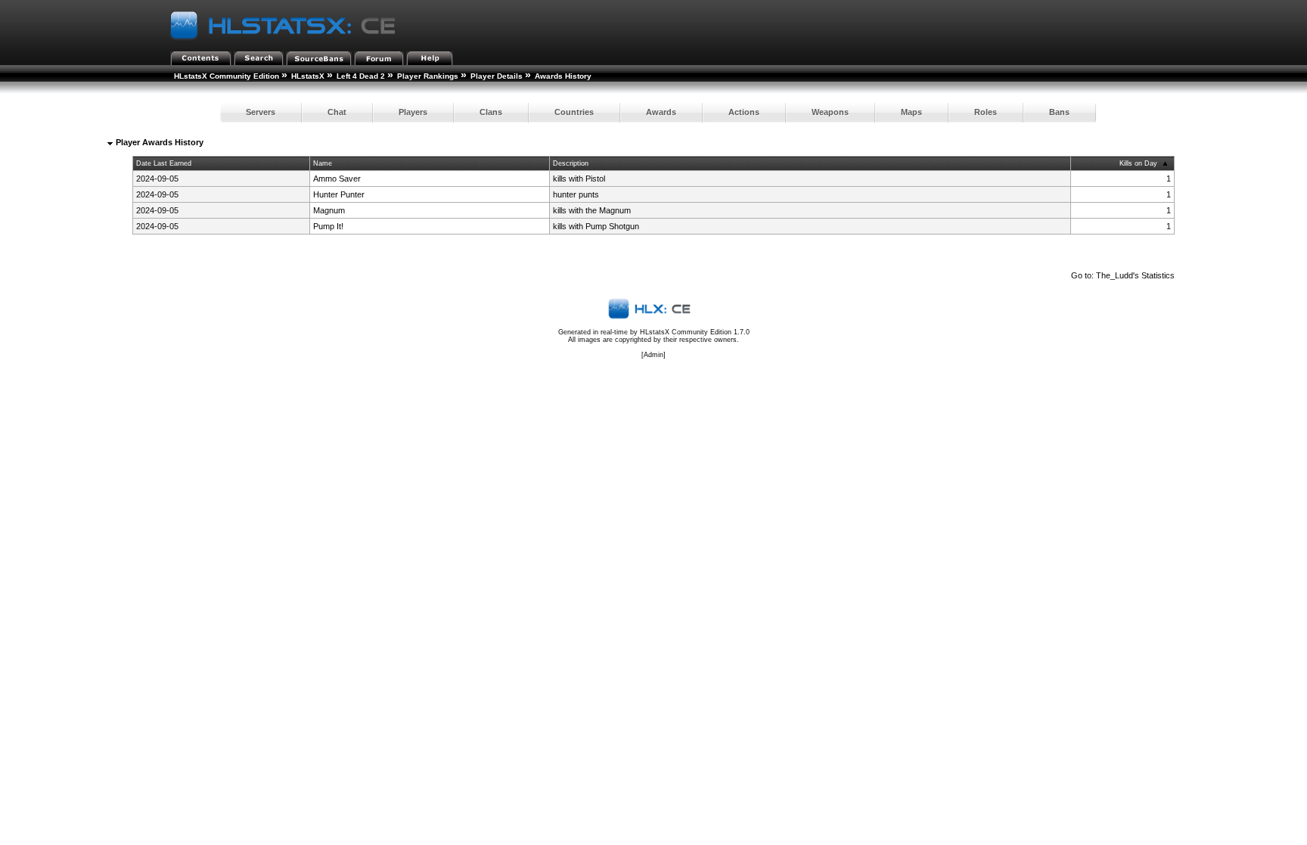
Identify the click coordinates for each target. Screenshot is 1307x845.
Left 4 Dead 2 (361, 76)
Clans (491, 111)
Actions (743, 111)
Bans (1059, 111)
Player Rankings (427, 76)
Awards (661, 111)
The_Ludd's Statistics (1135, 275)
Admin (653, 355)
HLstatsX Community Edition (226, 76)
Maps (911, 111)
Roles (985, 111)
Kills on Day (1138, 163)
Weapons (830, 111)
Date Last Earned (163, 163)
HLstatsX (307, 76)
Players (413, 111)
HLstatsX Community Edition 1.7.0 (695, 332)
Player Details (496, 76)
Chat (337, 111)
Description (570, 163)
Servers (260, 111)
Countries (574, 111)
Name (322, 163)
